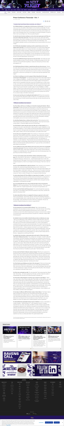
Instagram (52, 392)
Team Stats (12, 386)
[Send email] (47, 21)
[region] (32, 422)
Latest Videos (28, 383)
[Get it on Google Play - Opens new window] (35, 414)
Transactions (12, 385)
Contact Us (4, 383)
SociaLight (19, 394)
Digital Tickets (37, 397)
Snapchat (53, 393)
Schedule (45, 383)
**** (22, 102)
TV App (53, 387)
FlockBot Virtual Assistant (4, 393)
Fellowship (4, 388)
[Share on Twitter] (45, 21)
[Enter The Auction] (17, 370)
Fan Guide (45, 394)
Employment (4, 385)
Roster (12, 383)
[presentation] (60, 348)
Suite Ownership (37, 394)
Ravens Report (28, 392)
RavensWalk (45, 398)
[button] (30, 348)
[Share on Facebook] (44, 21)
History (12, 391)
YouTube (53, 395)
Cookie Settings (41, 422)
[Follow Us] (47, 370)
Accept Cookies (56, 422)
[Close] (62, 422)
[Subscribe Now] (17, 357)
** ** (27, 24)
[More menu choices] (37, 9)
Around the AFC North (20, 399)
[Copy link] (49, 21)
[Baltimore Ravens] (32, 418)
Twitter (53, 390)
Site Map (4, 400)
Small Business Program (4, 398)
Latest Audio (27, 385)
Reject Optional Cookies (48, 422)
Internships (4, 386)
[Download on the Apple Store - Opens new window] (29, 414)
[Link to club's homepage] (2, 10)
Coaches (12, 388)
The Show (28, 390)
